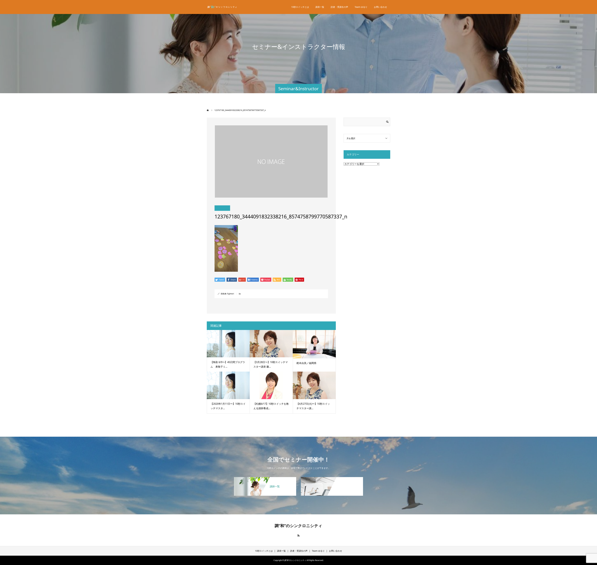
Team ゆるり (361, 6)
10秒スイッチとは (300, 6)
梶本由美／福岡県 (306, 363)
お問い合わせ (380, 6)
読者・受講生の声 (339, 6)
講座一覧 (319, 6)
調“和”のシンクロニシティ (298, 525)
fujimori (230, 293)
